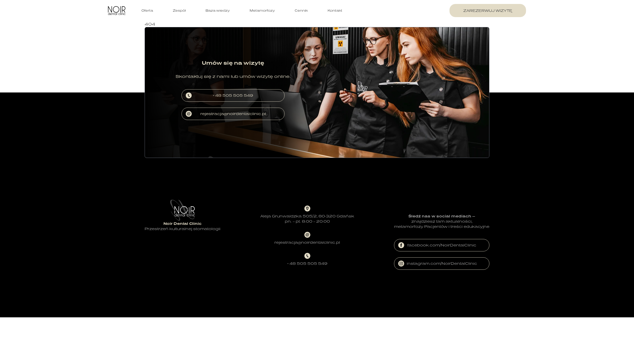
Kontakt (335, 10)
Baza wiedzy (218, 10)
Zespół (179, 10)
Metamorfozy (262, 10)
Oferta (147, 10)
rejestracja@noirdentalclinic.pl (233, 114)
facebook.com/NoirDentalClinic (441, 245)
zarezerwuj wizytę (487, 10)
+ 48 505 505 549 (233, 95)
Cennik (301, 10)
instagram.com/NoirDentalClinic (442, 263)
